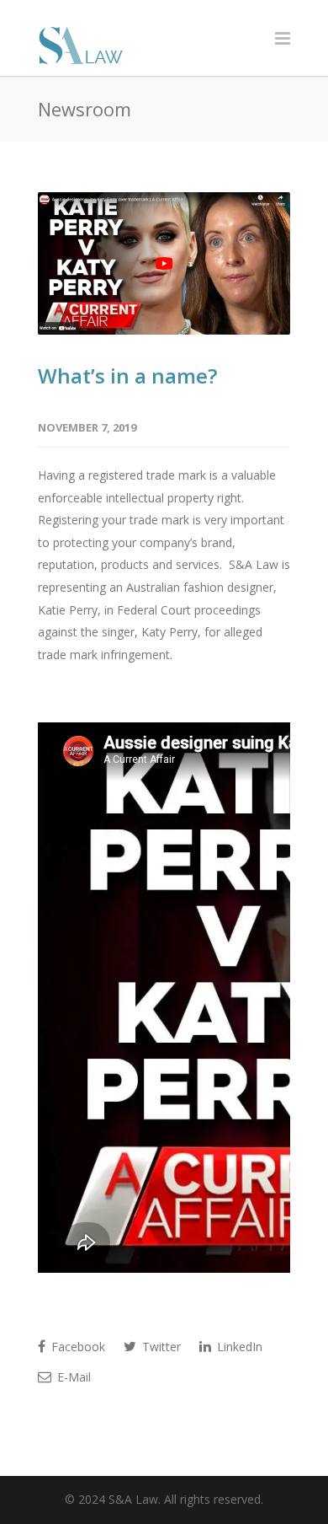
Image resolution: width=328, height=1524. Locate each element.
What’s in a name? (127, 375)
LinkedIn (238, 1347)
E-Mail (72, 1377)
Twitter (160, 1347)
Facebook (76, 1347)
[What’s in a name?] (164, 263)
